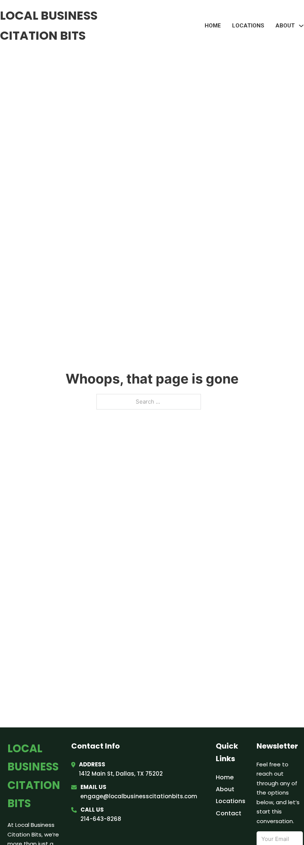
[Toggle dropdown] (301, 26)
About (225, 789)
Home (213, 25)
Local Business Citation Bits (49, 25)
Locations (248, 25)
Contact (228, 813)
